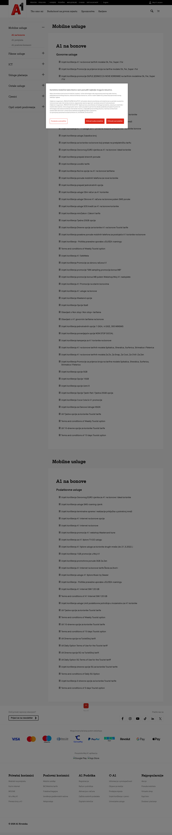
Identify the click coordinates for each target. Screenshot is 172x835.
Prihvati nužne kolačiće (94, 121)
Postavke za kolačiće (58, 121)
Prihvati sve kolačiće (115, 121)
